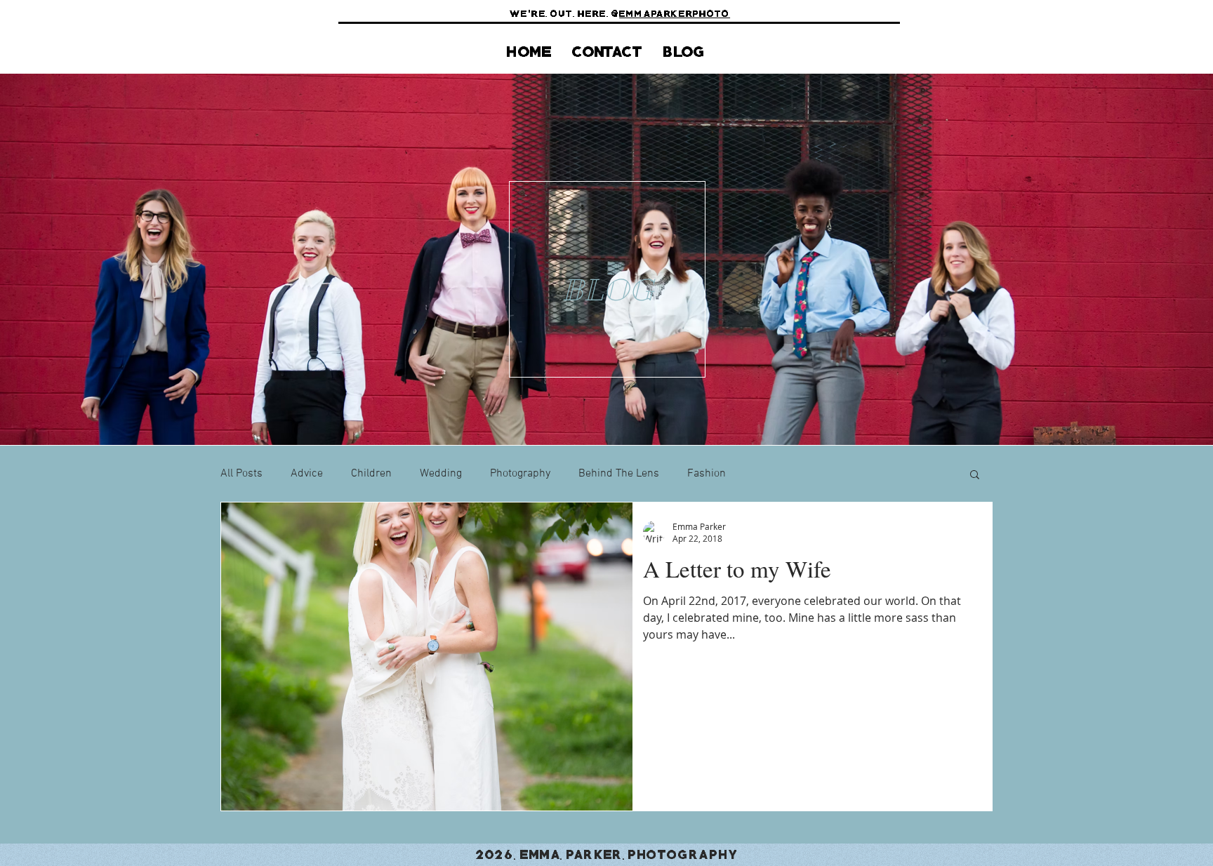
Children (371, 474)
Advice (307, 474)
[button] (974, 475)
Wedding (441, 474)
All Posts (241, 474)
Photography (520, 474)
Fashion (706, 474)
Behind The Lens (618, 474)
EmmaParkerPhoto (674, 12)
